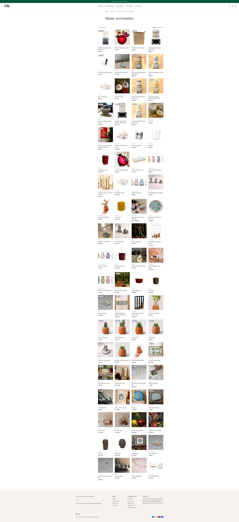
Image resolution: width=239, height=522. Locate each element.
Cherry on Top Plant (103, 337)
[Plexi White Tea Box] (122, 181)
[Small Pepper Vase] (139, 279)
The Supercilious (119, 476)
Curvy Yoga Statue (119, 241)
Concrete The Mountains (104, 241)
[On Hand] (155, 110)
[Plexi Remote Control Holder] (105, 61)
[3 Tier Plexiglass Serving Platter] (155, 255)
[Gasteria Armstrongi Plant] (139, 349)
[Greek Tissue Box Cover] (139, 159)
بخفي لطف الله (135, 453)
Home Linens (115, 503)
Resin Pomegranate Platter (121, 170)
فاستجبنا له (134, 407)
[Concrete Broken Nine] (155, 396)
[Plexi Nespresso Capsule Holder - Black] (139, 302)
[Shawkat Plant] (155, 326)
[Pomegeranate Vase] (122, 255)
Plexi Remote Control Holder (105, 72)
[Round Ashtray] (122, 419)
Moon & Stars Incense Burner (139, 266)
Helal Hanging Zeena (137, 476)
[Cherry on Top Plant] (105, 326)
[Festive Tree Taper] (139, 230)
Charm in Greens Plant (153, 313)
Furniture (114, 498)
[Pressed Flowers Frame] (155, 349)
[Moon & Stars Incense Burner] (139, 255)
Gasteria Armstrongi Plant (138, 360)
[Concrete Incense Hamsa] (122, 61)
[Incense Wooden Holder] (122, 279)
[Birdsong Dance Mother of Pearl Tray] (155, 206)
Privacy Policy (130, 498)
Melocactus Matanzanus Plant (122, 360)
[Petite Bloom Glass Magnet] (105, 279)
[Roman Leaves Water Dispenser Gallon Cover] (155, 85)
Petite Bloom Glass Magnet (104, 290)
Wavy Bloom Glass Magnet (155, 170)
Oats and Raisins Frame (103, 383)
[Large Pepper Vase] (105, 159)
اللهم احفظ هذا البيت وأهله (121, 407)
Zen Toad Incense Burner (104, 360)
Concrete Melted (102, 407)
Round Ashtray (118, 430)
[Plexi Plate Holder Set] (155, 465)
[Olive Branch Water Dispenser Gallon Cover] (139, 61)
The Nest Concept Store (84, 516)
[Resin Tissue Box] (155, 442)
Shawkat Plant (151, 337)
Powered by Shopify (94, 516)
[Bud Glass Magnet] (105, 255)
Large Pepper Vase (102, 170)
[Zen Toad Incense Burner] (105, 349)
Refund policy (131, 503)
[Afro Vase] (105, 442)
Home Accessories (120, 11)
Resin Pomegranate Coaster (122, 47)
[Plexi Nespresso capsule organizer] (139, 206)
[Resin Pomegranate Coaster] (122, 37)
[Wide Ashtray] (105, 419)
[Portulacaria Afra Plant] (105, 206)
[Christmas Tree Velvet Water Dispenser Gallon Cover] (105, 134)
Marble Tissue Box (102, 313)
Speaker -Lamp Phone (137, 430)
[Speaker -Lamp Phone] (139, 419)
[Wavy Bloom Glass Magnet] (155, 159)
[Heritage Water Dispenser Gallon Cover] (155, 37)
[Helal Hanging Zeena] (139, 465)
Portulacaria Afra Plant (103, 217)
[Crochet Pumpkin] (122, 85)
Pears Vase (151, 290)
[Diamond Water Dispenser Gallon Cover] (105, 37)
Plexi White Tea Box (119, 192)
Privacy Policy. (98, 503)
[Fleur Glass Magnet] (139, 181)
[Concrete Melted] (105, 396)
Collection (112, 11)
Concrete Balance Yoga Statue (155, 192)
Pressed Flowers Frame (154, 360)
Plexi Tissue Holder (102, 96)
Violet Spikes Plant (119, 337)
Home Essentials (116, 501)
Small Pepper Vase (136, 290)
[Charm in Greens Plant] (155, 302)
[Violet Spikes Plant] (122, 326)
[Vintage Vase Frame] (122, 372)
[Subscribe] (103, 500)
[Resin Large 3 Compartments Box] (139, 372)
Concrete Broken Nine (153, 407)
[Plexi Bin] (155, 134)
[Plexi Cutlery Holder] (139, 134)
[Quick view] (111, 32)
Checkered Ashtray (153, 383)
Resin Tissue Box (152, 453)
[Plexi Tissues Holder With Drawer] (122, 134)
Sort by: (154, 27)
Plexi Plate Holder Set (153, 476)
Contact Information (132, 507)
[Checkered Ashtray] (155, 372)
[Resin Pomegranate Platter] (122, 159)
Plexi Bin (150, 145)
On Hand (150, 121)
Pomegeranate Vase (120, 266)
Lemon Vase (118, 217)
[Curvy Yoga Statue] (122, 230)
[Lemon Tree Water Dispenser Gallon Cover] (139, 110)
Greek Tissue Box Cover (137, 170)
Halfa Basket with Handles (138, 47)
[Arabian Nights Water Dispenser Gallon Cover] (122, 302)
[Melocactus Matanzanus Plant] (122, 349)
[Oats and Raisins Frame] (105, 372)
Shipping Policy (131, 505)
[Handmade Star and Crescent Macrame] (105, 181)
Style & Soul (115, 505)
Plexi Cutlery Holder (137, 145)
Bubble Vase (118, 453)
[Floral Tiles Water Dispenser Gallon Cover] (139, 85)
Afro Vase (100, 453)
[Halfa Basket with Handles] (139, 37)
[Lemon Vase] (122, 206)
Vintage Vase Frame (120, 383)
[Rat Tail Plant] (139, 326)
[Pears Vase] (155, 279)
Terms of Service (131, 501)
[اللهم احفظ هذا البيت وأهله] (122, 396)
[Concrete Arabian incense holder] (105, 110)
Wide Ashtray (101, 430)
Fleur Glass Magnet (136, 192)
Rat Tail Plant (135, 337)
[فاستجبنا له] (139, 396)
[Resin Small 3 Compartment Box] (105, 465)
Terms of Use (91, 503)
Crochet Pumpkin (119, 96)
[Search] (229, 6)
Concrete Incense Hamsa (121, 72)
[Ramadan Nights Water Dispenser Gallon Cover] (122, 110)
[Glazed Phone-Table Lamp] (155, 419)
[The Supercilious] (122, 465)
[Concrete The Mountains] (105, 230)
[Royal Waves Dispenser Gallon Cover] (155, 61)
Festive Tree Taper (136, 241)
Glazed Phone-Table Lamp (154, 430)
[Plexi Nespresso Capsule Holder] (155, 230)
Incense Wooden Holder (121, 290)
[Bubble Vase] (122, 442)
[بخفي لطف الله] (139, 442)
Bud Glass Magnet (102, 266)
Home (106, 11)
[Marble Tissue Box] (105, 302)
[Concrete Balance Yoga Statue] (155, 181)
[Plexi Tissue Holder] (105, 85)
